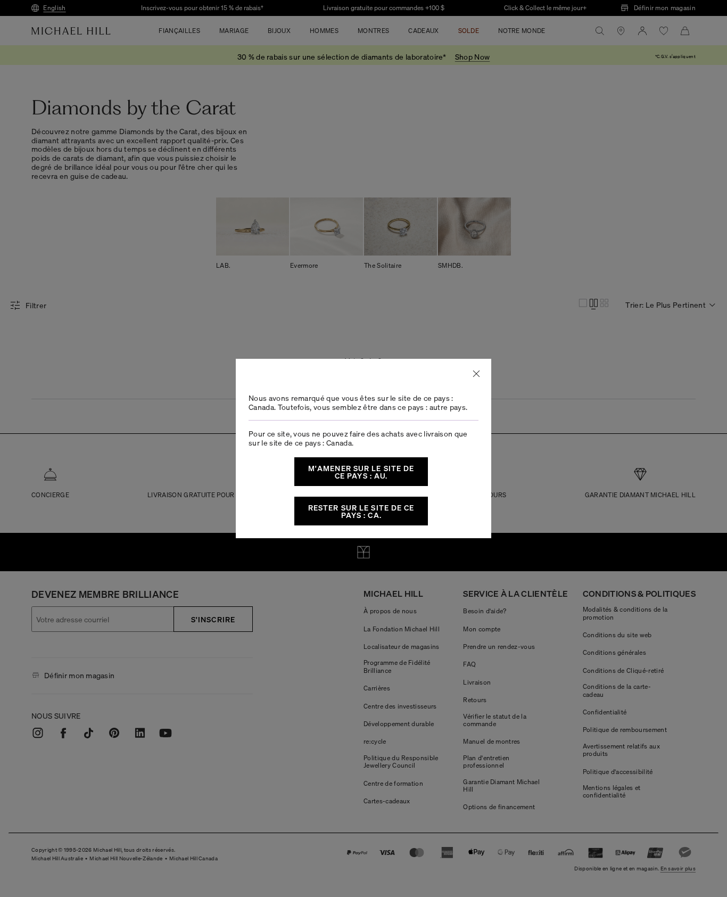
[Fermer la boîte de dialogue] (476, 373)
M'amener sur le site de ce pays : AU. (361, 471)
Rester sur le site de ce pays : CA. (361, 511)
